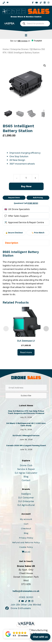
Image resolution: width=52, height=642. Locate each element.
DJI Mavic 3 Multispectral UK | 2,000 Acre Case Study (26, 424)
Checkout (26, 528)
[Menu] (26, 35)
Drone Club (26, 465)
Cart (26, 524)
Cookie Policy (26, 547)
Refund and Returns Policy (26, 542)
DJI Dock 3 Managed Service (26, 435)
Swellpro (26, 494)
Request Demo (14, 197)
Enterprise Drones (19, 49)
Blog (26, 476)
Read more (26, 352)
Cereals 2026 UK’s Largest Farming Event (26, 445)
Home (6, 49)
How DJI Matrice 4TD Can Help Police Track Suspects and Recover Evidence (26, 412)
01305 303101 (32, 203)
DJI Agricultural (26, 505)
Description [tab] (11, 242)
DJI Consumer (26, 497)
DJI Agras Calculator (26, 472)
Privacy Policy (26, 538)
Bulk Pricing (38, 197)
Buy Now (26, 186)
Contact (26, 480)
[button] (44, 65)
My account (26, 519)
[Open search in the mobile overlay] (35, 23)
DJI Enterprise (26, 501)
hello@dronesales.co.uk (26, 591)
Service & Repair (26, 469)
